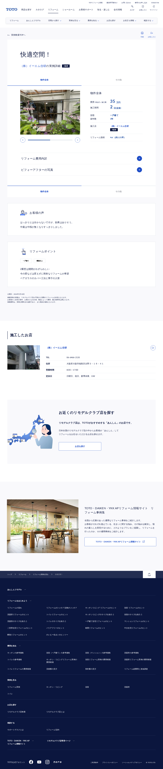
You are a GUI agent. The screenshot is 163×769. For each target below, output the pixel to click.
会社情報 (118, 10)
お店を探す (80, 446)
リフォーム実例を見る (40, 574)
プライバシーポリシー (110, 762)
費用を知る (11, 646)
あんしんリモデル (14, 590)
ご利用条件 (94, 762)
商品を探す (26, 10)
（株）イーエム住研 (33, 66)
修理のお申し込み (141, 2)
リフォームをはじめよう (17, 601)
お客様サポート (86, 10)
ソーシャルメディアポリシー (132, 762)
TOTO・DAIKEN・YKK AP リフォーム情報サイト (18, 742)
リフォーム (53, 10)
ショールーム (68, 10)
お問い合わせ (126, 2)
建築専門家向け (112, 2)
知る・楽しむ (103, 10)
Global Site (155, 2)
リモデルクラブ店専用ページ (58, 741)
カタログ (40, 10)
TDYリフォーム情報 (96, 2)
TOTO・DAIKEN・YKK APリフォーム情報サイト (118, 542)
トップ (9, 574)
